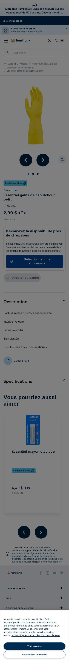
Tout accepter (34, 646)
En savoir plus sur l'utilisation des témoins (36, 635)
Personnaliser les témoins (35, 654)
